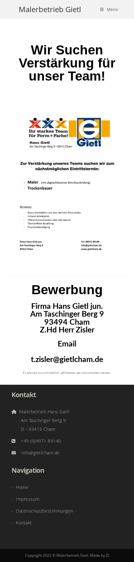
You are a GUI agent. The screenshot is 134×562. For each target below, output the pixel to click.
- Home (20, 487)
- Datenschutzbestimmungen (43, 511)
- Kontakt (22, 523)
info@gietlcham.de (38, 453)
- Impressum (26, 499)
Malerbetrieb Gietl (50, 9)
